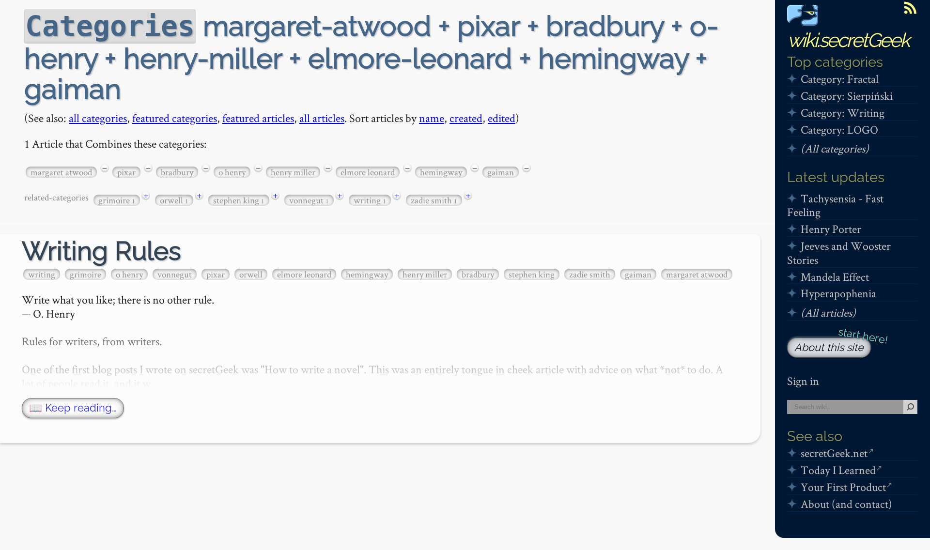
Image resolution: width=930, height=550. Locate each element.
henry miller (293, 172)
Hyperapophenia (838, 293)
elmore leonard (368, 172)
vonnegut (309, 200)
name (431, 117)
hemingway (441, 172)
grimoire (116, 200)
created (466, 117)
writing (370, 200)
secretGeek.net (834, 452)
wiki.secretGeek (848, 40)
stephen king (238, 200)
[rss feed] (910, 7)
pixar (126, 172)
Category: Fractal (840, 78)
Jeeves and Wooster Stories (839, 252)
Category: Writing (842, 112)
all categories (98, 117)
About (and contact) (846, 503)
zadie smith (434, 200)
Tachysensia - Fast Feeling (835, 205)
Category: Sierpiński (847, 95)
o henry (232, 172)
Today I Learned (838, 469)
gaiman (500, 172)
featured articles (258, 117)
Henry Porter (831, 228)
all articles (321, 117)
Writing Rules (101, 251)
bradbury (177, 172)
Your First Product (843, 486)
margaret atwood (61, 172)
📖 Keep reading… (73, 408)
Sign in (803, 380)
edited (501, 117)
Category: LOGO (839, 129)
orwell (174, 200)
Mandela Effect (835, 276)
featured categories (174, 117)
